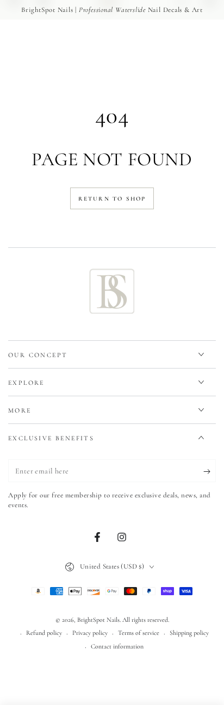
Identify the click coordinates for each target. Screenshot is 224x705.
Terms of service (138, 633)
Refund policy (44, 633)
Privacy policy (90, 633)
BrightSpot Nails (98, 619)
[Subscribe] (209, 471)
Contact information (117, 646)
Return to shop (112, 198)
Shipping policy (189, 633)
